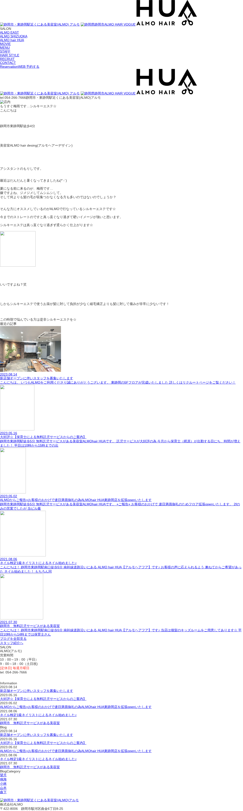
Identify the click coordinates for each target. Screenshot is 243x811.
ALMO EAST (9, 32)
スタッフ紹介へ (11, 643)
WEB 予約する (19, 66)
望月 (3, 775)
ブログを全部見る (13, 639)
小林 (3, 783)
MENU (5, 47)
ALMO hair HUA (12, 40)
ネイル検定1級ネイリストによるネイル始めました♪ (38, 715)
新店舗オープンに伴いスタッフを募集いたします (36, 691)
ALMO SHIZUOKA (13, 36)
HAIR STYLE (9, 55)
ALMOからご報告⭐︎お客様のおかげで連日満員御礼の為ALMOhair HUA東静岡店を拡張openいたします (76, 707)
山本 (3, 788)
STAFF (5, 51)
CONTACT (8, 63)
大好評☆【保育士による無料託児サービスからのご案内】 (43, 699)
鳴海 (3, 779)
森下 (3, 792)
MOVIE (5, 44)
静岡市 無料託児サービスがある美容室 (30, 723)
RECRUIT (7, 59)
